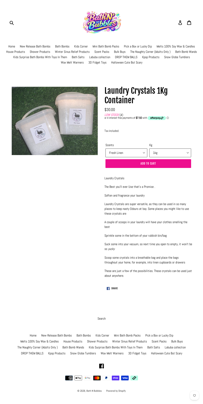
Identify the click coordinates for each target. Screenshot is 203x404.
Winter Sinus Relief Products (72, 52)
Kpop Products (150, 57)
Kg (150, 145)
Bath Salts (78, 57)
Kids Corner (81, 46)
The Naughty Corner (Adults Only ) (150, 52)
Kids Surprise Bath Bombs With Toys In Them (40, 57)
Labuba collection (99, 57)
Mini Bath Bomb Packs (106, 46)
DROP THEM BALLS (126, 57)
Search (102, 318)
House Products (15, 52)
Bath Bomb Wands (186, 52)
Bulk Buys (119, 52)
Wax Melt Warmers (72, 62)
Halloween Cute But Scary (126, 62)
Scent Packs (101, 52)
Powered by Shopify (116, 390)
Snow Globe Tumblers (177, 57)
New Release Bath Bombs (35, 46)
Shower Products (40, 52)
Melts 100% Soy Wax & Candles (176, 46)
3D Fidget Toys (97, 62)
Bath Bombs (62, 46)
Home (11, 46)
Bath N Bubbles (94, 390)
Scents (109, 145)
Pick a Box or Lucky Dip (138, 46)
